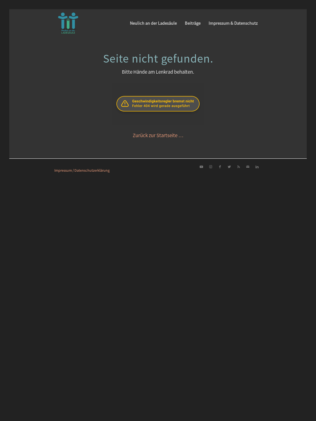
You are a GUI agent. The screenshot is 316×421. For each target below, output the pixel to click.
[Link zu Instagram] (210, 166)
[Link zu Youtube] (201, 166)
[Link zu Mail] (247, 166)
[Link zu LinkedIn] (257, 166)
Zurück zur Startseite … (158, 135)
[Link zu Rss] (238, 166)
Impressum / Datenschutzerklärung (82, 170)
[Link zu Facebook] (220, 166)
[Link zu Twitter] (229, 166)
